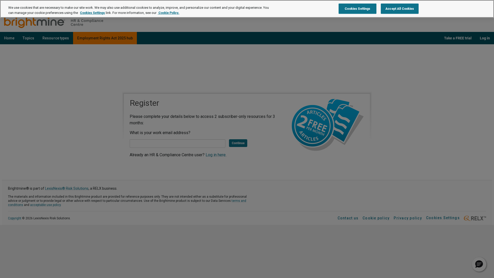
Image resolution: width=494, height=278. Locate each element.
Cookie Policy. (168, 13)
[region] (247, 9)
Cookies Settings (92, 13)
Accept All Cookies (399, 8)
